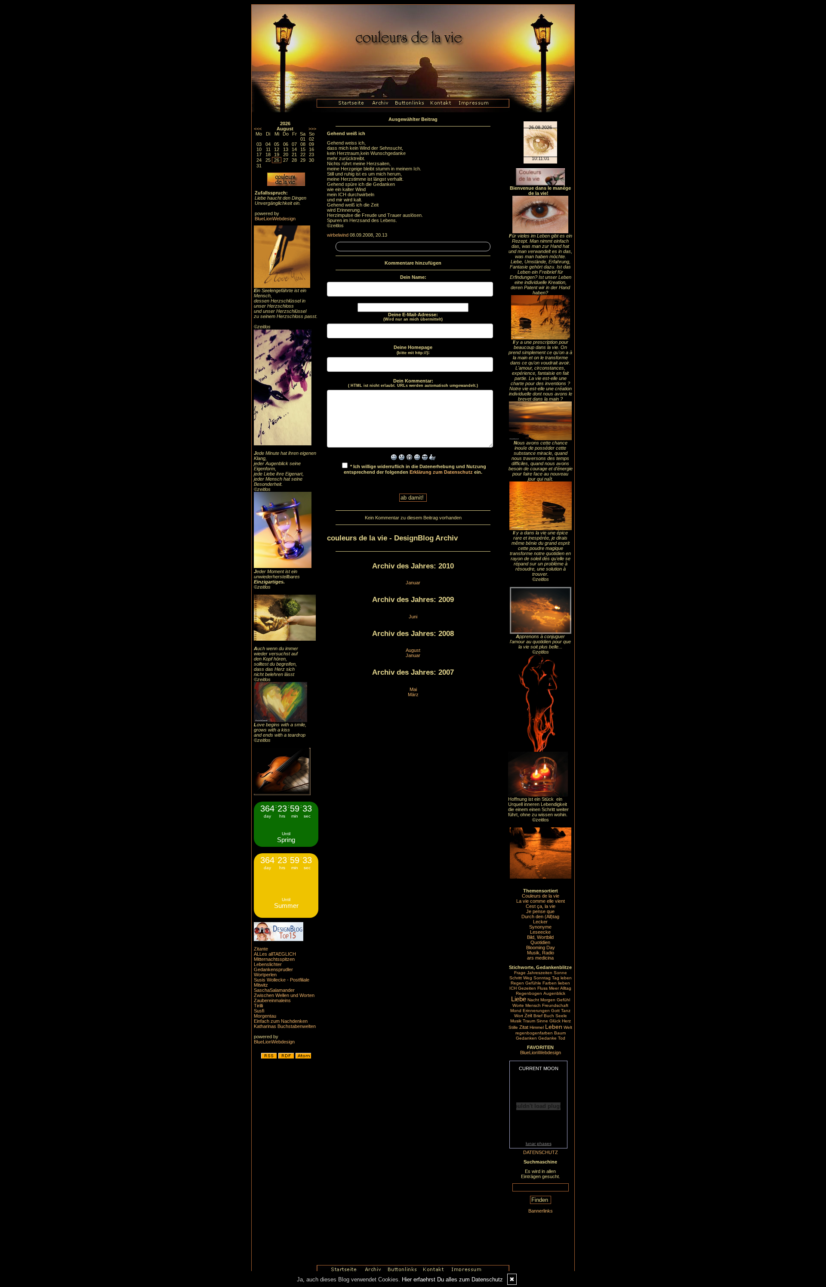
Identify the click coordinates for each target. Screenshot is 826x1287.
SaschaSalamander (274, 990)
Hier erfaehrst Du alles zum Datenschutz (452, 1279)
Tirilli (258, 1005)
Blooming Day (540, 947)
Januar (413, 582)
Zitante (261, 948)
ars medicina (540, 957)
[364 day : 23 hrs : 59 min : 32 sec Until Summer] (286, 916)
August (413, 650)
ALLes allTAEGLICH (275, 954)
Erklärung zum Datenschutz (441, 472)
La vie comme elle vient (540, 901)
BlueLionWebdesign (275, 218)
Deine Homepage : (413, 350)
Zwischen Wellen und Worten (284, 995)
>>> (312, 128)
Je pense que (540, 911)
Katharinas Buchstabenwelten (285, 1026)
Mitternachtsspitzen (274, 959)
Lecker (540, 921)
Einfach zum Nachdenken (281, 1021)
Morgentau (265, 1015)
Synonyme (540, 926)
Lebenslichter (268, 964)
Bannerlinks (540, 1210)
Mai (413, 689)
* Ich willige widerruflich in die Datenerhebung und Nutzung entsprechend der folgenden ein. (415, 469)
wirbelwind (337, 235)
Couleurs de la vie (540, 895)
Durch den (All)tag (540, 916)
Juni (413, 616)
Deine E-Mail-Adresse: (413, 316)
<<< (258, 128)
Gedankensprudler (273, 969)
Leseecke (540, 932)
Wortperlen (265, 974)
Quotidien (540, 942)
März (413, 694)
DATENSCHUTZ (540, 1152)
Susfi (259, 1010)
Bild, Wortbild (540, 937)
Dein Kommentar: (413, 383)
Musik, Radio (540, 952)
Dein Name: (413, 277)
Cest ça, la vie (540, 906)
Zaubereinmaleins (272, 1000)
